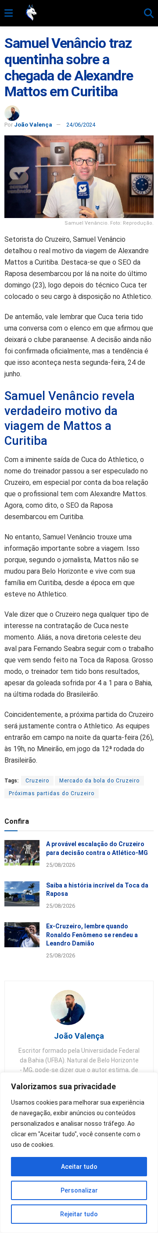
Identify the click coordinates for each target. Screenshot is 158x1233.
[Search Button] (149, 13)
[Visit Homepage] (78, 13)
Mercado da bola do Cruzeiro (99, 781)
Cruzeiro (37, 781)
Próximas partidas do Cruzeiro (51, 793)
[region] (79, 1152)
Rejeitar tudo (79, 1214)
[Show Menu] (8, 13)
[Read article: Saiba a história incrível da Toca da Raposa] (22, 893)
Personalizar (79, 1190)
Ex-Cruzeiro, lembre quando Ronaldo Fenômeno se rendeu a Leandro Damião (92, 935)
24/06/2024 (80, 124)
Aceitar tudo (79, 1166)
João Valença (33, 124)
